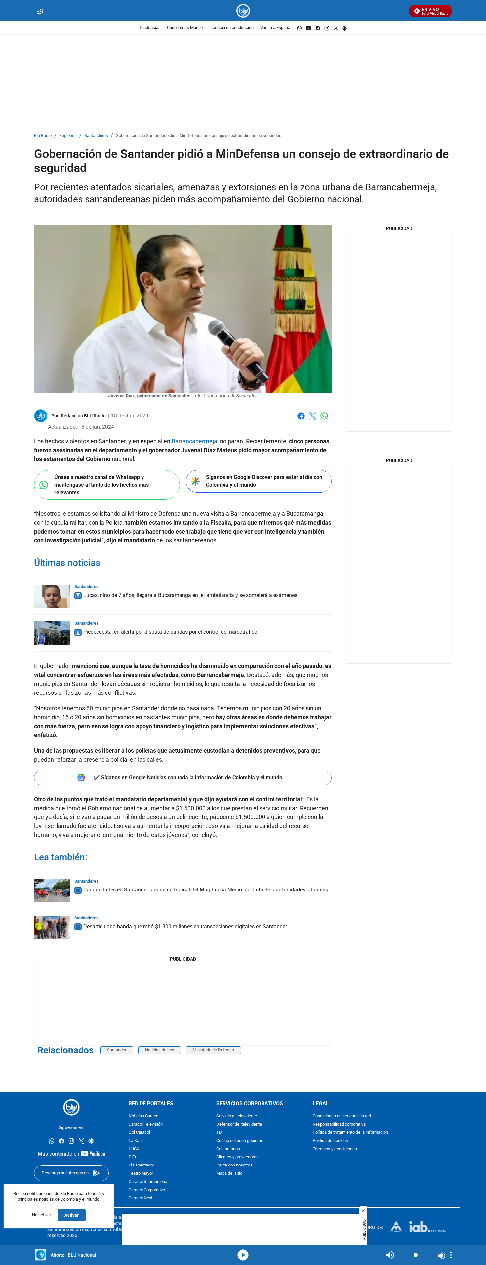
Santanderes (96, 136)
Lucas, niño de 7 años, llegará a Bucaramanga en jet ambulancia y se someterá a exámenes (190, 595)
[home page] (243, 11)
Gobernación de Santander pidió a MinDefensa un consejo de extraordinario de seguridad (198, 136)
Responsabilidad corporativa (339, 1124)
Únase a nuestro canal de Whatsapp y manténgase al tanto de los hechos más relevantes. (101, 484)
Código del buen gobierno (239, 1141)
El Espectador (141, 1165)
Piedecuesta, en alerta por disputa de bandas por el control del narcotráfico (170, 632)
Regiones (68, 136)
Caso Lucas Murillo (185, 27)
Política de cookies (330, 1141)
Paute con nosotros (234, 1165)
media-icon (243, 1255)
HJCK (134, 1149)
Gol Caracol (139, 1132)
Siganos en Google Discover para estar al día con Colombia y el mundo (264, 481)
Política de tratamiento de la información (350, 1132)
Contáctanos (228, 1149)
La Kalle (136, 1141)
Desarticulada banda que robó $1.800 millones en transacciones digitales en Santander (185, 926)
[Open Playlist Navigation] (451, 1255)
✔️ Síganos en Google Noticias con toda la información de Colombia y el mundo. (188, 777)
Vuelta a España (275, 27)
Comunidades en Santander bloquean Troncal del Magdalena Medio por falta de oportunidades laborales (205, 890)
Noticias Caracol (144, 1116)
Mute (390, 1255)
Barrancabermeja (194, 441)
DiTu (133, 1157)
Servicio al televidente (236, 1116)
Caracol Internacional (148, 1182)
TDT (220, 1132)
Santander (116, 1050)
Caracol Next (140, 1198)
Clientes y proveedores (237, 1157)
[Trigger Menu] (40, 11)
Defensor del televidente (239, 1124)
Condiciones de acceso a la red (342, 1116)
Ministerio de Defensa (213, 1050)
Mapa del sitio (229, 1173)
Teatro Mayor (141, 1173)
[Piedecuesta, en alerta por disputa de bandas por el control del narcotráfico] (52, 633)
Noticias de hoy (159, 1050)
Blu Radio (43, 136)
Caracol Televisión (146, 1124)
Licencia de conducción (231, 27)
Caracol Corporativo (147, 1190)
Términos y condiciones (335, 1149)
